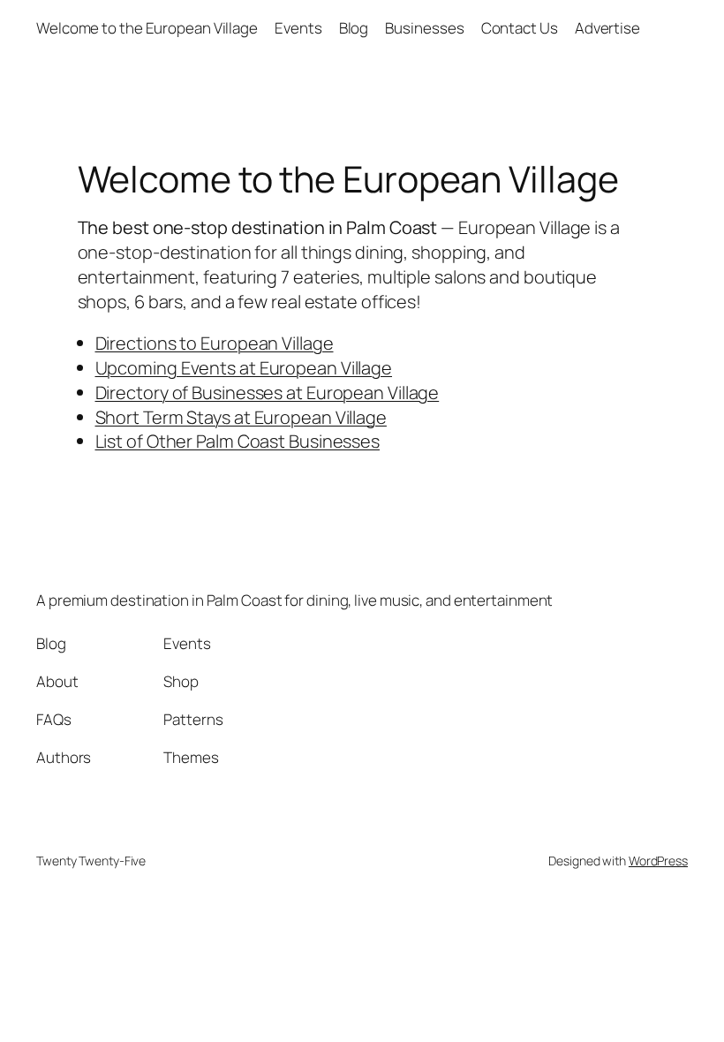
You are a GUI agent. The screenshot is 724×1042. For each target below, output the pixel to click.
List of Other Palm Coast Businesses (238, 441)
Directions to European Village (214, 343)
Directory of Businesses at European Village (267, 392)
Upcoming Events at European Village (244, 368)
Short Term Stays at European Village (241, 417)
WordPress (658, 860)
